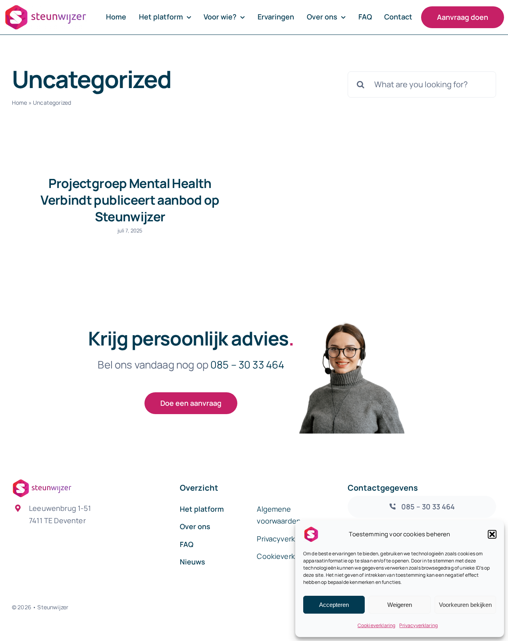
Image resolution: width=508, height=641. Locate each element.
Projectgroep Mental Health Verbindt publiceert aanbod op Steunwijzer (129, 200)
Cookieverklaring (377, 625)
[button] (492, 534)
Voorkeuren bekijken (465, 604)
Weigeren (399, 604)
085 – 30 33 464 (247, 364)
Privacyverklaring (418, 625)
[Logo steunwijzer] (45, 8)
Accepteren (334, 604)
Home (19, 102)
